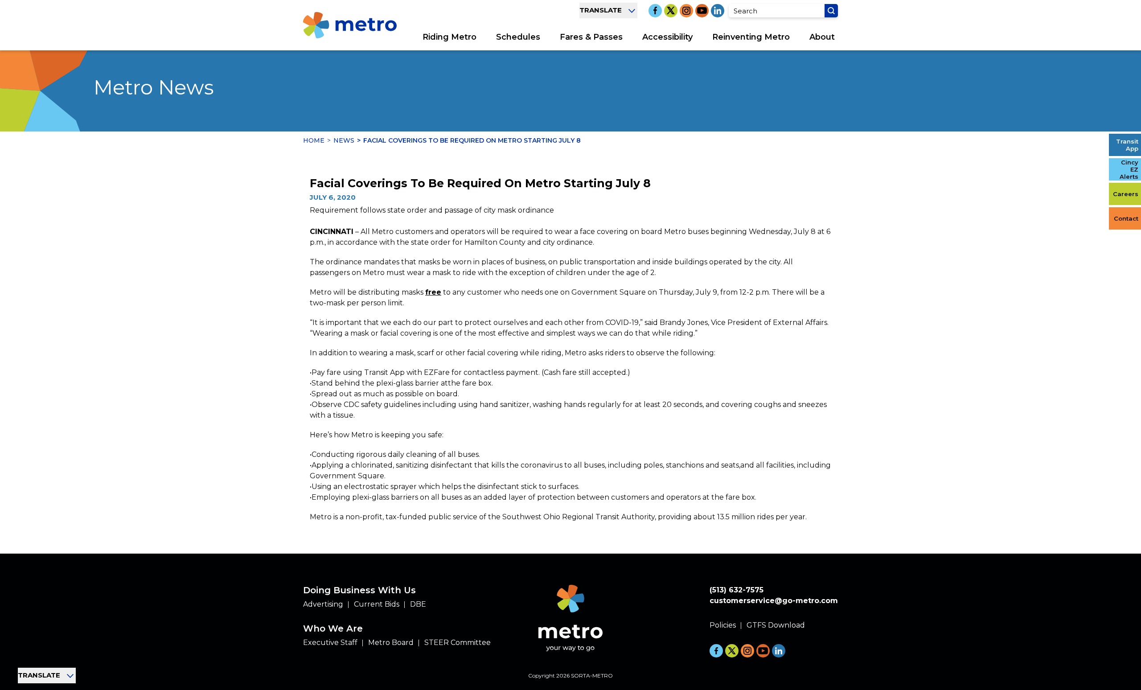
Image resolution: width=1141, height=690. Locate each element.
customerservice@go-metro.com (774, 600)
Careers (1125, 193)
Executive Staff (330, 642)
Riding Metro (449, 37)
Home (313, 140)
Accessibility (667, 37)
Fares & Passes (591, 37)
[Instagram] (686, 10)
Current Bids (376, 604)
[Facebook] (655, 10)
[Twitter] (670, 10)
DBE (418, 604)
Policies (723, 625)
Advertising (323, 604)
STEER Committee (457, 642)
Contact (1126, 218)
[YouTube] (702, 10)
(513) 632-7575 (736, 590)
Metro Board (391, 642)
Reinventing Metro (751, 37)
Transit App (1127, 145)
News (343, 140)
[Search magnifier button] (831, 10)
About (822, 37)
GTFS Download (776, 625)
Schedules (518, 37)
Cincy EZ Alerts (1129, 169)
